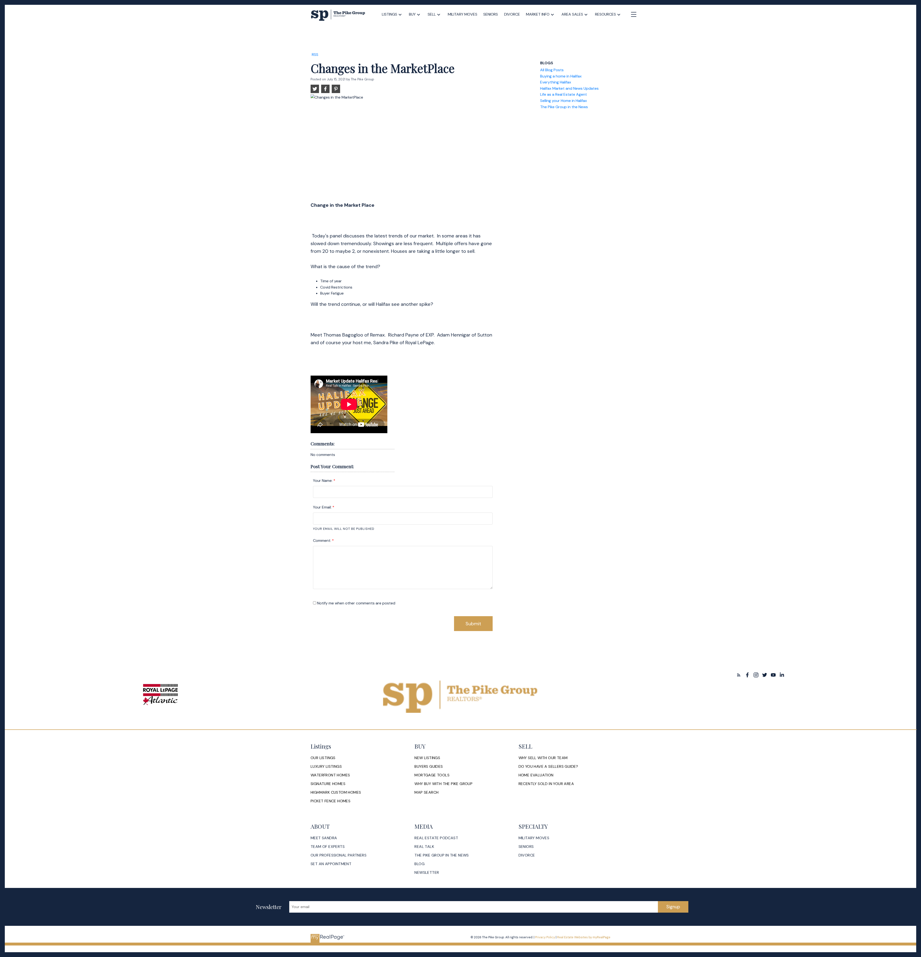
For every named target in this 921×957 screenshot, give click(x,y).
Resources (605, 14)
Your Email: (322, 507)
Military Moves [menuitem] (462, 14)
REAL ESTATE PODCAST (436, 838)
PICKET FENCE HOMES (330, 801)
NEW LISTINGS (427, 758)
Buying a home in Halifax (561, 76)
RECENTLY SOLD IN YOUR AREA (546, 783)
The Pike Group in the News (564, 106)
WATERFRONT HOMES (330, 775)
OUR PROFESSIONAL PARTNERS (338, 855)
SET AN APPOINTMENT (331, 864)
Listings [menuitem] (389, 14)
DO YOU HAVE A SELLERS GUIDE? (548, 766)
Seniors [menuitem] (490, 14)
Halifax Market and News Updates (569, 88)
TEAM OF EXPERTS (328, 846)
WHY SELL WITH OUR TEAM (543, 758)
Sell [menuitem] (432, 14)
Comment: (322, 540)
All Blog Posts (552, 69)
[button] (738, 675)
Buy (412, 14)
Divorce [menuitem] (512, 14)
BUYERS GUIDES (428, 766)
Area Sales (572, 14)
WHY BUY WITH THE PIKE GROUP (443, 783)
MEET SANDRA (324, 838)
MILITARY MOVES (534, 838)
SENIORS (526, 846)
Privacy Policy (545, 937)
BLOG (419, 864)
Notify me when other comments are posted (355, 603)
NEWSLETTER (426, 872)
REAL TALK (424, 846)
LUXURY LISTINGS (326, 766)
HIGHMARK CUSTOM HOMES (336, 792)
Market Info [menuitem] (537, 14)
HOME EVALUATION (536, 775)
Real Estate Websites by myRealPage (583, 937)
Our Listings (323, 758)
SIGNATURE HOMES (328, 783)
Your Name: (323, 480)
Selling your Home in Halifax (563, 100)
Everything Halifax (555, 82)
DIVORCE (527, 855)
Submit (473, 623)
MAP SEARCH (426, 792)
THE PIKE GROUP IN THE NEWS (441, 855)
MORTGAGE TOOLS (431, 775)
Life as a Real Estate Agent (563, 94)
